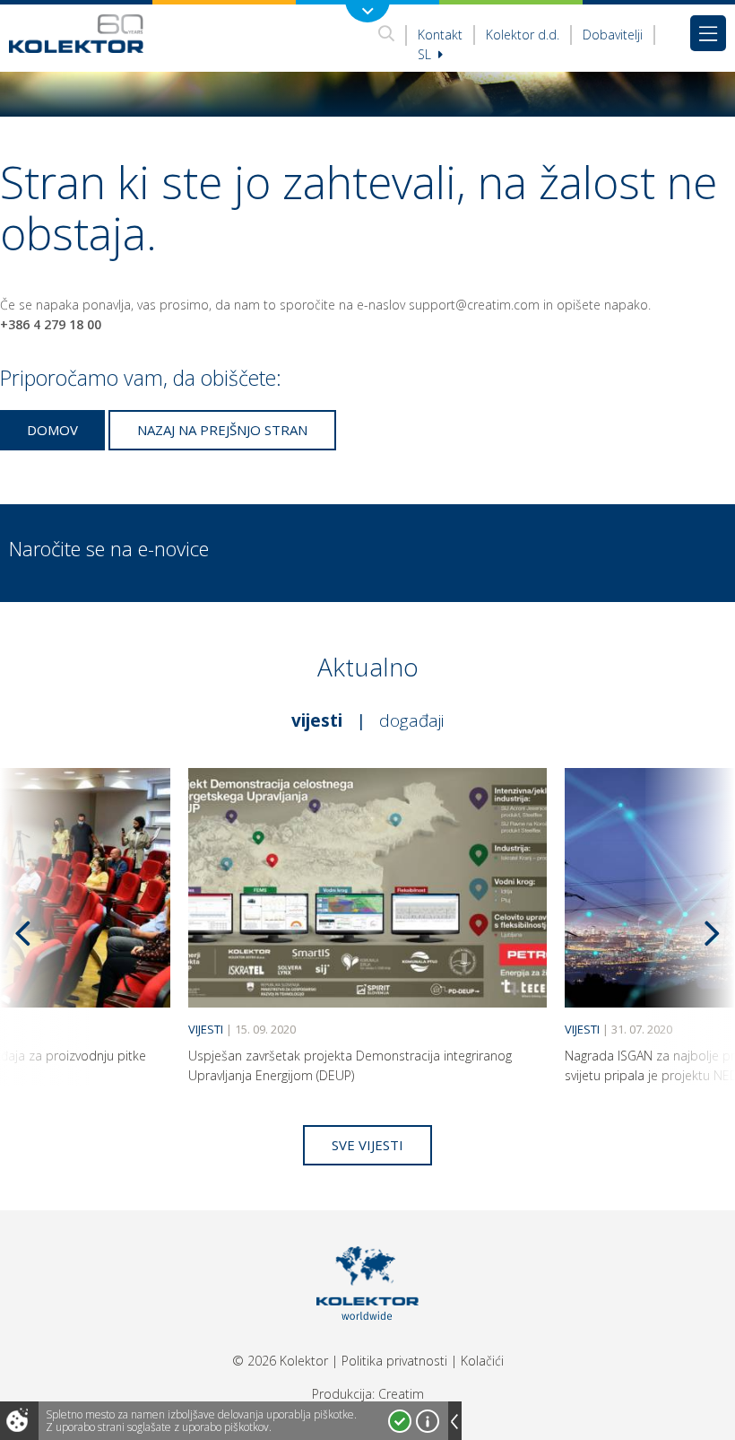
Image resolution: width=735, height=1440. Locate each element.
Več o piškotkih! (427, 1421)
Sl (426, 54)
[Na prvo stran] (76, 33)
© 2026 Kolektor (280, 1360)
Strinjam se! (399, 1421)
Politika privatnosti (394, 1360)
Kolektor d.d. (522, 34)
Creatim (401, 1393)
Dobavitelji (613, 34)
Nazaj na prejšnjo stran (222, 430)
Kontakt (440, 34)
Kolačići (482, 1360)
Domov (52, 430)
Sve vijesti (367, 1145)
